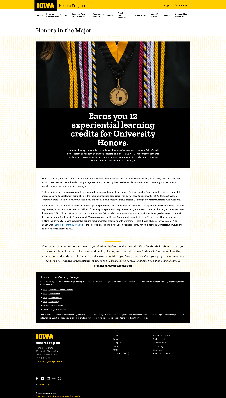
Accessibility (76, 396)
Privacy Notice (40, 396)
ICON (115, 335)
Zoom (115, 339)
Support (167, 5)
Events (110, 15)
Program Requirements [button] (52, 15)
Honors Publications (162, 353)
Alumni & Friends (154, 15)
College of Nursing (51, 302)
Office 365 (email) (121, 353)
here (49, 318)
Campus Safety (159, 343)
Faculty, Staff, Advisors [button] (122, 15)
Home (38, 26)
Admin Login (45, 384)
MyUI (115, 346)
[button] (180, 5)
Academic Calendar (161, 335)
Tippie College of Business (54, 309)
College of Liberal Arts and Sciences (58, 290)
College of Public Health (53, 305)
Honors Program (72, 6)
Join (66, 15)
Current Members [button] (97, 15)
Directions (157, 350)
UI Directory (158, 346)
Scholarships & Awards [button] (181, 15)
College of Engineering (52, 298)
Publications (140, 15)
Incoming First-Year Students (79, 15)
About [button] (38, 15)
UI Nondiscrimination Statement (58, 396)
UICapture (117, 343)
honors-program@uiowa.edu (68, 224)
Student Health (159, 339)
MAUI (115, 350)
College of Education (51, 294)
